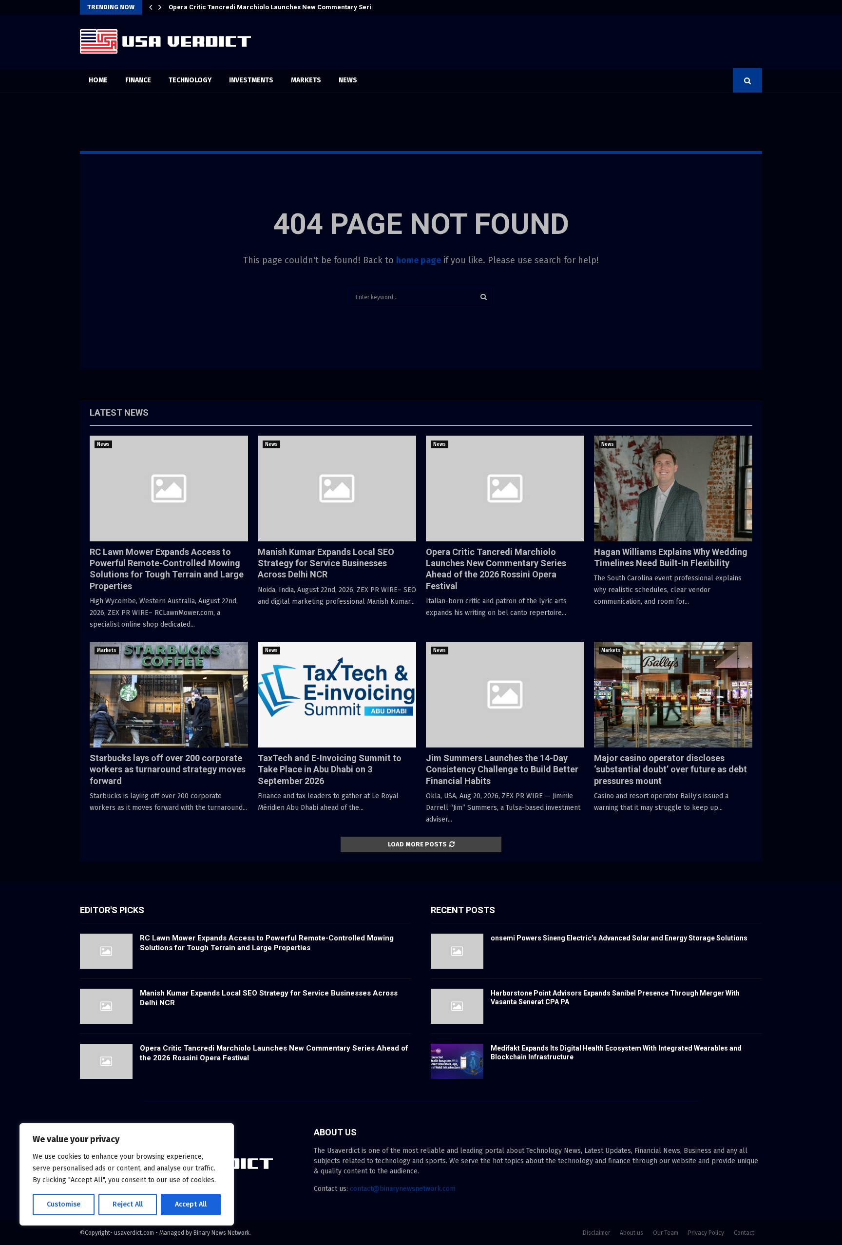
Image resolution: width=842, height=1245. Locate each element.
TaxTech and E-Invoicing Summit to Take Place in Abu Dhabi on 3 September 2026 (330, 769)
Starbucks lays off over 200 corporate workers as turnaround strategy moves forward (168, 769)
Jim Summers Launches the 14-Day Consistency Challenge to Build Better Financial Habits (502, 769)
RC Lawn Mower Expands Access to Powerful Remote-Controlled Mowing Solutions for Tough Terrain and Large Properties (267, 943)
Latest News (119, 412)
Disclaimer (596, 1232)
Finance (138, 80)
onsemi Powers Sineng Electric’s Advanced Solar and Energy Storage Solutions (619, 938)
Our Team (665, 1232)
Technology (190, 80)
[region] (126, 1174)
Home (98, 80)
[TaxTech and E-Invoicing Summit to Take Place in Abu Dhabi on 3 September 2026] (337, 694)
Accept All (191, 1204)
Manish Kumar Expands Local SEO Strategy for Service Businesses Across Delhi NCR (326, 563)
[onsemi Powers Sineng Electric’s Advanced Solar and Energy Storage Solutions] (457, 951)
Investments (251, 80)
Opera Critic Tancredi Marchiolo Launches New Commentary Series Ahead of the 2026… (304, 7)
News (348, 80)
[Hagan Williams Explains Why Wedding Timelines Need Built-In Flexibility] (673, 488)
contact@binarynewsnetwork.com (403, 1189)
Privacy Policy (706, 1232)
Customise (63, 1204)
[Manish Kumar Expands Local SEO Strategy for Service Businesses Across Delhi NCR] (337, 488)
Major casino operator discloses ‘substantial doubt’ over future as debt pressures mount (670, 769)
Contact (744, 1232)
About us (631, 1232)
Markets (306, 80)
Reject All (128, 1204)
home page (418, 260)
